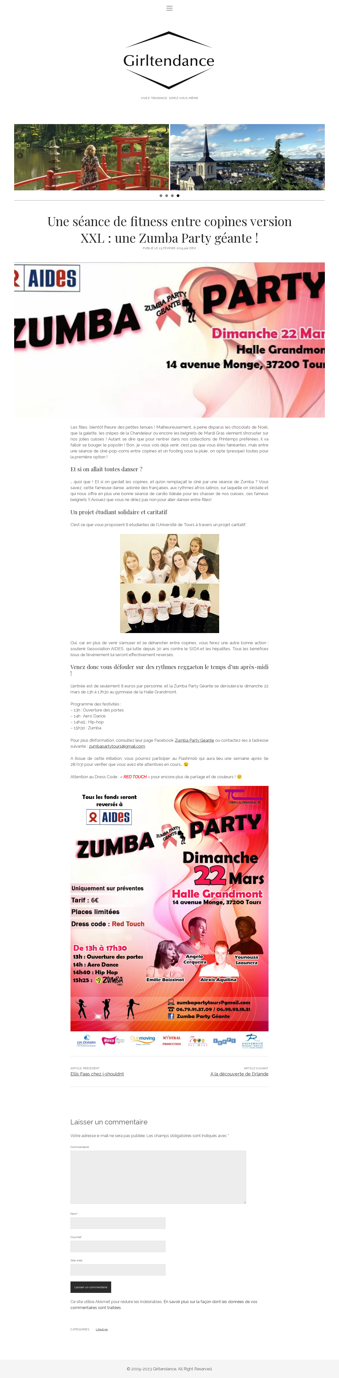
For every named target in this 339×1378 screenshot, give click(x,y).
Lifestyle (102, 1329)
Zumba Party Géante (194, 740)
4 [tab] (178, 195)
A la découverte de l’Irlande (239, 1073)
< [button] (20, 156)
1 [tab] (161, 195)
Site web (76, 1260)
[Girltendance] (169, 84)
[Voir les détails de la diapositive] (91, 157)
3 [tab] (172, 195)
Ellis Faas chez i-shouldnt (97, 1073)
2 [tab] (166, 195)
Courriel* (76, 1237)
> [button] (318, 156)
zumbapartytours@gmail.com (117, 746)
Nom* (74, 1213)
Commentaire (79, 1147)
